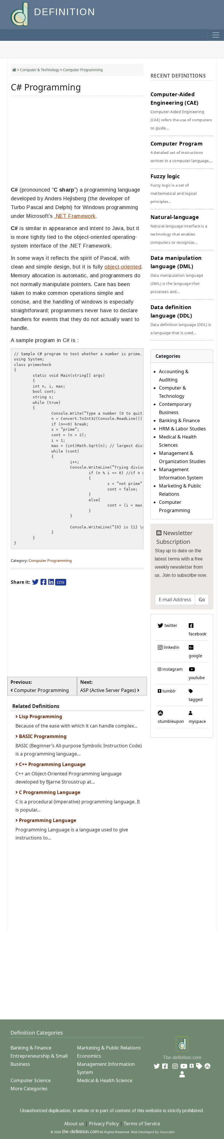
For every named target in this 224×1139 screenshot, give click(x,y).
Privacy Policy (104, 1123)
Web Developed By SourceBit (152, 1132)
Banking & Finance (179, 420)
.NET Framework (74, 216)
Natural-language (178, 229)
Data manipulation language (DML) (176, 274)
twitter (170, 625)
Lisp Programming (40, 716)
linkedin (170, 647)
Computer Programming (83, 69)
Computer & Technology (39, 69)
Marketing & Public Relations (109, 1048)
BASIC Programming (42, 736)
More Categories (29, 1088)
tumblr (168, 691)
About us (74, 1123)
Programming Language (47, 820)
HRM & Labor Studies (182, 428)
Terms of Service (142, 1123)
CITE (60, 582)
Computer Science (30, 1080)
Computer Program (181, 151)
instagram (172, 669)
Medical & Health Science (104, 1080)
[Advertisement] (77, 141)
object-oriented (122, 267)
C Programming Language (49, 792)
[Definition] (19, 13)
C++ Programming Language (51, 764)
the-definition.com (80, 1131)
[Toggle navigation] (216, 35)
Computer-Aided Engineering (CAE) (181, 111)
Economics (89, 1056)
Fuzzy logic (173, 188)
